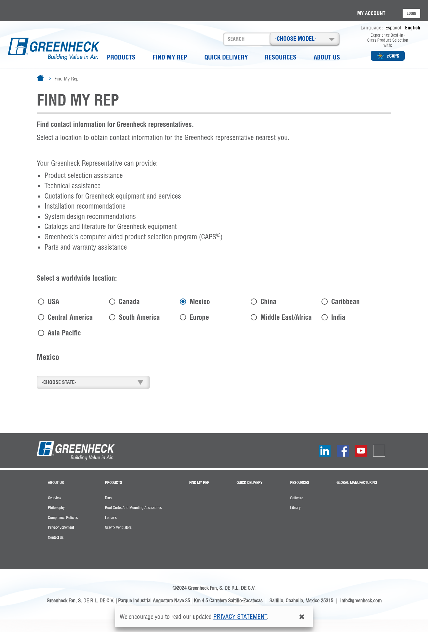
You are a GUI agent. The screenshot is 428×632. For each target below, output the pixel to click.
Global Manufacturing (357, 482)
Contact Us (56, 537)
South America (139, 317)
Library (295, 507)
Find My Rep (170, 57)
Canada (129, 301)
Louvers (111, 517)
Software (296, 498)
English (412, 27)
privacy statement (240, 616)
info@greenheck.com (361, 600)
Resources (280, 57)
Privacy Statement (61, 527)
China (268, 301)
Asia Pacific (64, 332)
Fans (108, 498)
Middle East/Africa (286, 317)
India (338, 317)
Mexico (200, 301)
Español (393, 27)
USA (53, 301)
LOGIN (411, 13)
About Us (327, 57)
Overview (54, 498)
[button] (304, 38)
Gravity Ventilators (118, 527)
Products (121, 57)
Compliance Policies (63, 517)
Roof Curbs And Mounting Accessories (133, 507)
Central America (70, 317)
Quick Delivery (226, 57)
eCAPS (393, 56)
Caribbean (345, 301)
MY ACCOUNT (371, 13)
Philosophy (56, 507)
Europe (199, 317)
